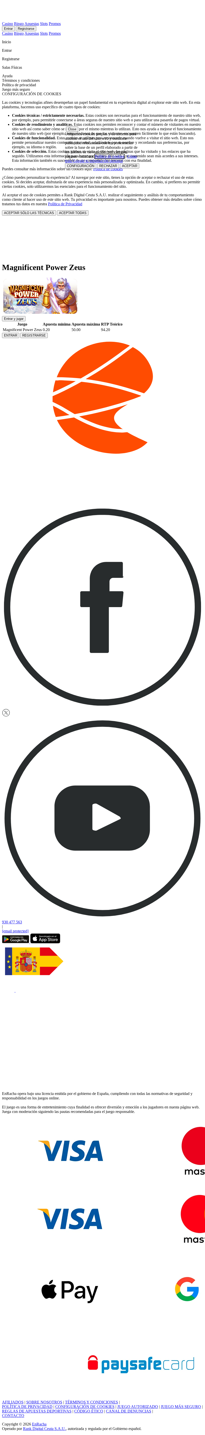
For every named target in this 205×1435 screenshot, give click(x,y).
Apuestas (31, 24)
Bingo (19, 24)
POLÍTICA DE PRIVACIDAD (27, 1406)
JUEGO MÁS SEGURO (181, 1406)
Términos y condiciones (21, 80)
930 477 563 (12, 922)
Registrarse (26, 29)
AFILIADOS (13, 1402)
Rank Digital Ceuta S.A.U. (44, 1428)
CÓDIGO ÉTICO (88, 1411)
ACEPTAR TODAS (72, 213)
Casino (7, 24)
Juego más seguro (16, 89)
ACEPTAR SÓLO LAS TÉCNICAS (29, 213)
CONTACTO (13, 1415)
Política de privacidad (19, 85)
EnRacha (39, 1424)
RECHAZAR (108, 166)
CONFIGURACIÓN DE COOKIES (84, 1406)
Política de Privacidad (65, 204)
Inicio (7, 42)
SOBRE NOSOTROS (44, 1402)
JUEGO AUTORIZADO (137, 1406)
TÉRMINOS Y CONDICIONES (91, 1402)
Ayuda (8, 76)
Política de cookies (108, 169)
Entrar (8, 29)
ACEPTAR (129, 166)
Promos (55, 24)
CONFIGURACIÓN (80, 166)
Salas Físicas (12, 67)
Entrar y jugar (14, 319)
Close (72, 129)
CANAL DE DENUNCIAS (128, 1411)
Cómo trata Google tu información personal (101, 158)
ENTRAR (10, 335)
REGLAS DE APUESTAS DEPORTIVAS (37, 1411)
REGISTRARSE (34, 335)
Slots (44, 24)
